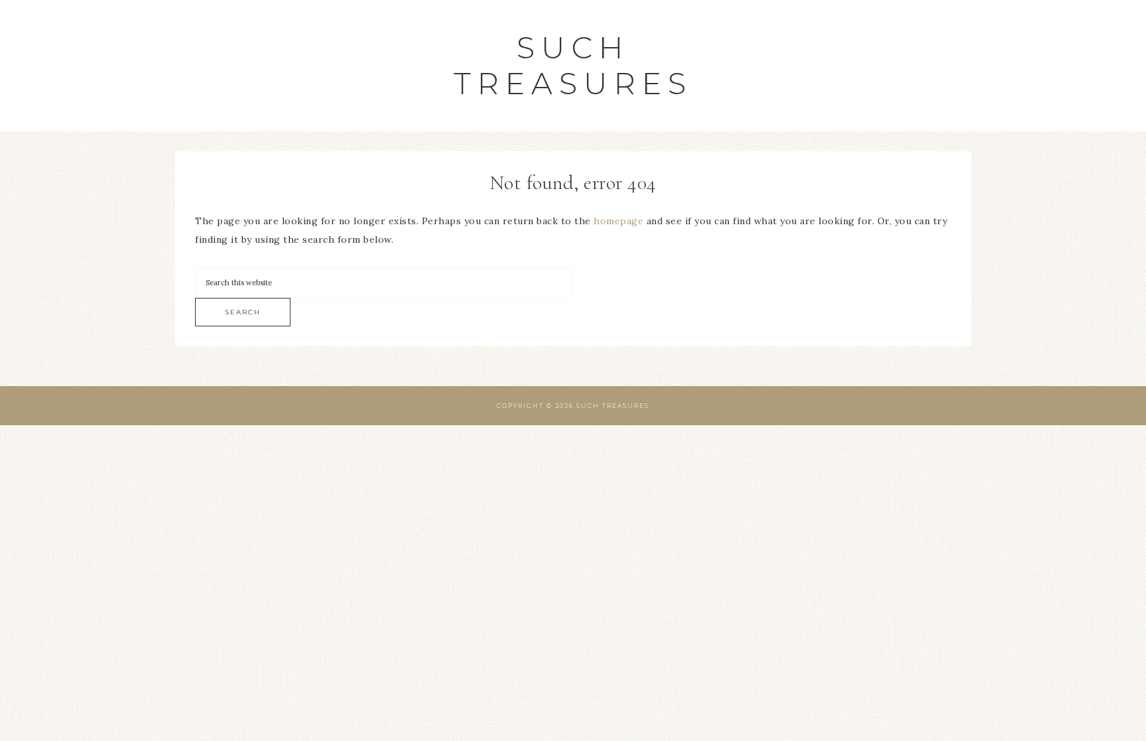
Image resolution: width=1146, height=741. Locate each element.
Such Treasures (573, 65)
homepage (618, 221)
